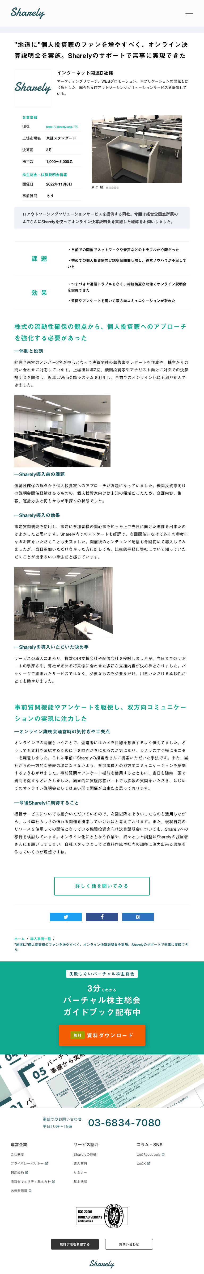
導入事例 (80, 1163)
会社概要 (17, 1154)
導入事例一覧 (40, 938)
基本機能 (80, 1181)
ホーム (19, 938)
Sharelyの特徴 (85, 1154)
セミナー (80, 1172)
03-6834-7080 (124, 1122)
